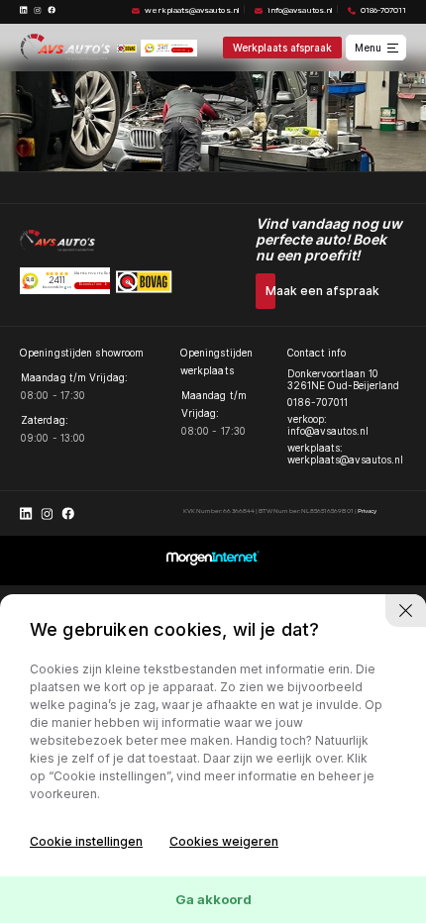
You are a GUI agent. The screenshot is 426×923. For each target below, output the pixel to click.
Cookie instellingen (86, 841)
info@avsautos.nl (299, 11)
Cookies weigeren (223, 841)
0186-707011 (383, 11)
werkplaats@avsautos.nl (192, 11)
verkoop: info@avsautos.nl (328, 425)
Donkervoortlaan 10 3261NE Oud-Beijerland (343, 379)
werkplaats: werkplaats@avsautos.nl (345, 453)
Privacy (367, 511)
